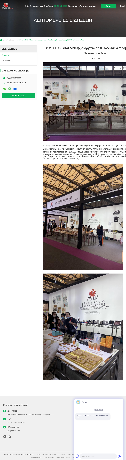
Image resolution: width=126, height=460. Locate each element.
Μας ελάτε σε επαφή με (85, 6)
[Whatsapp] (10, 89)
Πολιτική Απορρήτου (11, 454)
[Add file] (77, 456)
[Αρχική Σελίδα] (7, 6)
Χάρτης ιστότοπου (28, 454)
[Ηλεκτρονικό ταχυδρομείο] (15, 89)
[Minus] (119, 402)
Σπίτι (27, 6)
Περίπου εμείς (36, 6)
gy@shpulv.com (14, 78)
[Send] (120, 456)
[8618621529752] (10, 437)
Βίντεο (71, 6)
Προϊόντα (48, 6)
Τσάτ (108, 6)
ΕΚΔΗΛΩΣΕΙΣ (60, 6)
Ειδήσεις (12, 40)
